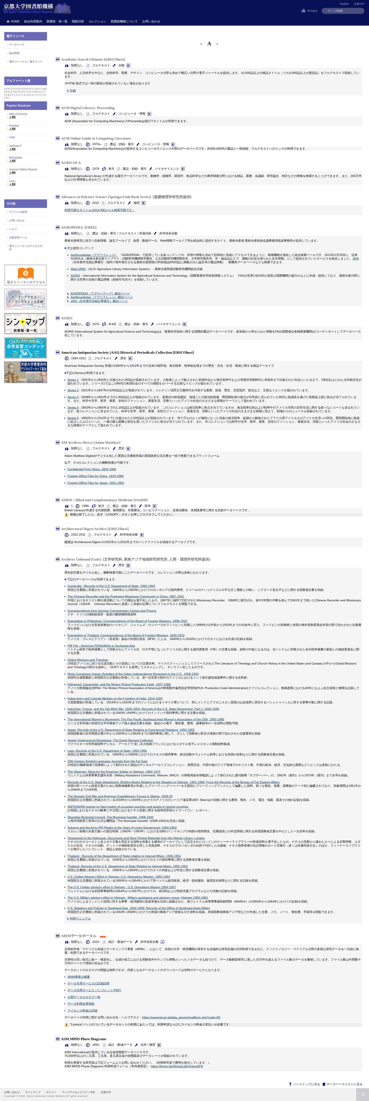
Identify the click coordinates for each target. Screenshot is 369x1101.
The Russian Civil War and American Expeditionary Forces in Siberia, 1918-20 (120, 796)
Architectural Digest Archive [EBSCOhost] (95, 529)
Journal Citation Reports (23, 169)
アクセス (312, 10)
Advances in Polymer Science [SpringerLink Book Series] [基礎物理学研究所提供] (126, 197)
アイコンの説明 (18, 211)
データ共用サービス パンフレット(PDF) (94, 990)
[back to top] (362, 1094)
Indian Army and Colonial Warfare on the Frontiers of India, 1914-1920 (115, 698)
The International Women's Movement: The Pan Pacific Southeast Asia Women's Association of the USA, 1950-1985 (145, 719)
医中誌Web (15, 157)
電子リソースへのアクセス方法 (25, 248)
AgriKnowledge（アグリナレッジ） (94, 255)
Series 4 (73, 407)
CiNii (12, 137)
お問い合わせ (151, 21)
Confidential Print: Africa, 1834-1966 (91, 469)
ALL (8, 97)
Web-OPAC (78, 269)
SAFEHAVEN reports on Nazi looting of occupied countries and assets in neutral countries (127, 806)
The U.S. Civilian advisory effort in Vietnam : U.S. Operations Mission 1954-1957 (121, 887)
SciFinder (15, 146)
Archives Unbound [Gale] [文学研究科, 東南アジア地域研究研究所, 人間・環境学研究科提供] (135, 559)
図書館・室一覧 (57, 21)
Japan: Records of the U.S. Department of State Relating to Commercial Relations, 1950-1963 (131, 730)
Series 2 (73, 390)
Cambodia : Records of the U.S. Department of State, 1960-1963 (111, 586)
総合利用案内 (33, 21)
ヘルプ (13, 229)
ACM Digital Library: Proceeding (88, 108)
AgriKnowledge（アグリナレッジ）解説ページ (101, 297)
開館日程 (78, 21)
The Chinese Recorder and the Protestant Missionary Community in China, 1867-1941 (125, 596)
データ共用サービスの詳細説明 (88, 983)
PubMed (14, 125)
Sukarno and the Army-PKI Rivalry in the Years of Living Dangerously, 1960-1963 (122, 827)
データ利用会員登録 (80, 1003)
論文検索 (14, 53)
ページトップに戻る (306, 1084)
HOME (15, 21)
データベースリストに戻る (344, 1084)
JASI (356, 258)
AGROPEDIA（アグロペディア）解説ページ (100, 293)
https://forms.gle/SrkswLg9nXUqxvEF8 (177, 1066)
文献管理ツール (18, 237)
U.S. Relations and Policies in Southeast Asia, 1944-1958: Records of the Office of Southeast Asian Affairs (138, 908)
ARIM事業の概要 (78, 976)
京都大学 (359, 3)
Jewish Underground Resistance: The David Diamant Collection (110, 740)
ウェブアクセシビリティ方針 (78, 1092)
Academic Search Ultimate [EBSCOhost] (94, 59)
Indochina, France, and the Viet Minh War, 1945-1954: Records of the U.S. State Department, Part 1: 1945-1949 (143, 709)
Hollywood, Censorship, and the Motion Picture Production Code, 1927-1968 (119, 684)
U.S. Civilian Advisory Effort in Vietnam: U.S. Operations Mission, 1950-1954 (118, 876)
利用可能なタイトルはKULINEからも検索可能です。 (99, 210)
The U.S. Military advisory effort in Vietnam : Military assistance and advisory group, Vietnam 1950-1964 (137, 897)
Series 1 (73, 379)
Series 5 (73, 418)
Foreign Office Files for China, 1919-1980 (95, 476)
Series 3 (73, 397)
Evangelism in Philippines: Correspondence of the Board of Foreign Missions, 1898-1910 (127, 621)
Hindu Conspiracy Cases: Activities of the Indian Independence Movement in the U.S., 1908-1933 (133, 674)
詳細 (73, 90)
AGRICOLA (71, 163)
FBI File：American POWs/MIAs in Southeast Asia (101, 645)
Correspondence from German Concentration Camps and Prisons (111, 610)
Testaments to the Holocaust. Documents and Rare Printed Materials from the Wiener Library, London (136, 838)
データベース (17, 44)
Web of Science (18, 113)
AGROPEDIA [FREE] (79, 227)
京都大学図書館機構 (37, 8)
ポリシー (51, 1092)
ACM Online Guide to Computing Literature (97, 138)
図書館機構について (124, 21)
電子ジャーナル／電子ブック (25, 61)
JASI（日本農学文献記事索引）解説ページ (99, 301)
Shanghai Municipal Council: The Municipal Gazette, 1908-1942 (110, 817)
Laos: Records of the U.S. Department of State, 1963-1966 (107, 750)
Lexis (12, 181)
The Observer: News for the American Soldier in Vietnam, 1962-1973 (113, 771)
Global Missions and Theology (87, 659)
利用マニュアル (80, 918)
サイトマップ (33, 1092)
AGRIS (75, 275)
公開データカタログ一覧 (83, 997)
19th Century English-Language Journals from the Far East (107, 761)
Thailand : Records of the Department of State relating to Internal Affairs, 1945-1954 (124, 856)
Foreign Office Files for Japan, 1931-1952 (95, 483)
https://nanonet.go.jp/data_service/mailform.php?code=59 (181, 1017)
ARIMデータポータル (79, 936)
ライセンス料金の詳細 (82, 1010)
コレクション (97, 21)
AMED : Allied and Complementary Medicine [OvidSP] (105, 500)
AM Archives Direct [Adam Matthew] (91, 443)
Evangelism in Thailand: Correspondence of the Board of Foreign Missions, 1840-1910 (125, 635)
